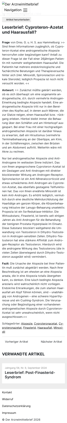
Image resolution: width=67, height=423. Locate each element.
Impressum (9, 412)
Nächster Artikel (52, 341)
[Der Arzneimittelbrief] (20, 4)
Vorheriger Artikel (16, 341)
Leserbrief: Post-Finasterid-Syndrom (30, 374)
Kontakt (7, 392)
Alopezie (26, 323)
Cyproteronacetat (45, 323)
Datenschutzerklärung (16, 406)
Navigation (13, 10)
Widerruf (7, 399)
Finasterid (29, 327)
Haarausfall (44, 327)
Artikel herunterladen (17, 19)
